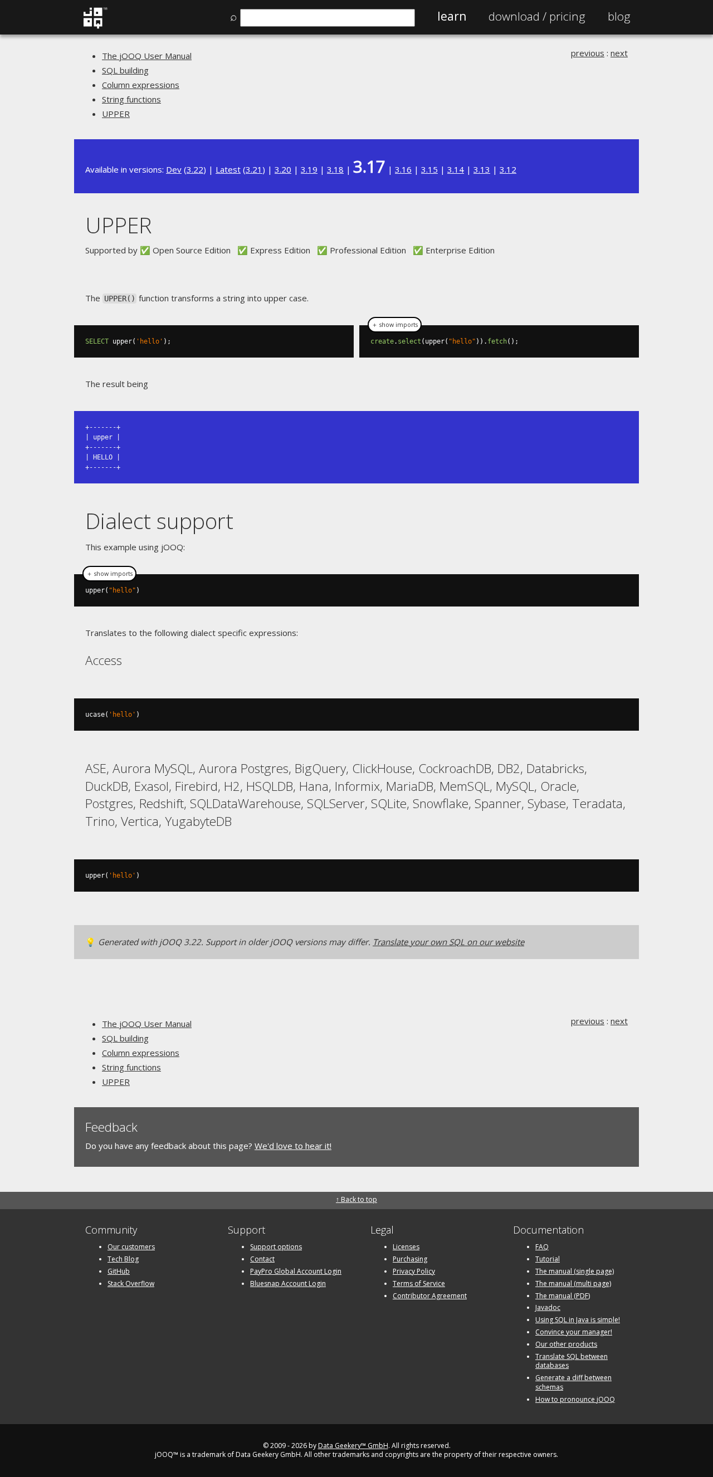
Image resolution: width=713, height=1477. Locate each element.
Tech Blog (123, 1259)
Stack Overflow (131, 1283)
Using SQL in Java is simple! (577, 1319)
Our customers (131, 1246)
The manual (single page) (574, 1271)
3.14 (455, 169)
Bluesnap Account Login (288, 1283)
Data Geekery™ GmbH (353, 1445)
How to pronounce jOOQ (575, 1399)
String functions (131, 99)
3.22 (195, 169)
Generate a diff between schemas (573, 1382)
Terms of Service (419, 1283)
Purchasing (410, 1259)
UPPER (116, 113)
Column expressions (140, 84)
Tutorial (547, 1259)
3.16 (403, 169)
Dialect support (159, 520)
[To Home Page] (95, 26)
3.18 (335, 169)
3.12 (508, 169)
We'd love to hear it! (293, 1145)
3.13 (481, 169)
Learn (451, 16)
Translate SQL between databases (571, 1361)
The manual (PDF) (562, 1295)
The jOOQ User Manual (147, 55)
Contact (262, 1259)
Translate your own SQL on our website (448, 941)
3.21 (254, 169)
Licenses (406, 1246)
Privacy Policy (414, 1271)
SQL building (125, 70)
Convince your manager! (573, 1332)
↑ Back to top (356, 1199)
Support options (276, 1246)
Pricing (537, 16)
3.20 (283, 169)
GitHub (119, 1271)
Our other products (566, 1344)
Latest (228, 169)
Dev (174, 169)
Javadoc (547, 1307)
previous (587, 52)
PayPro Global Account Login (295, 1271)
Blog (619, 16)
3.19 (309, 169)
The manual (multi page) (573, 1283)
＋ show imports (395, 325)
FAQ (542, 1246)
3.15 (429, 169)
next (619, 52)
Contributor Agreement (430, 1295)
